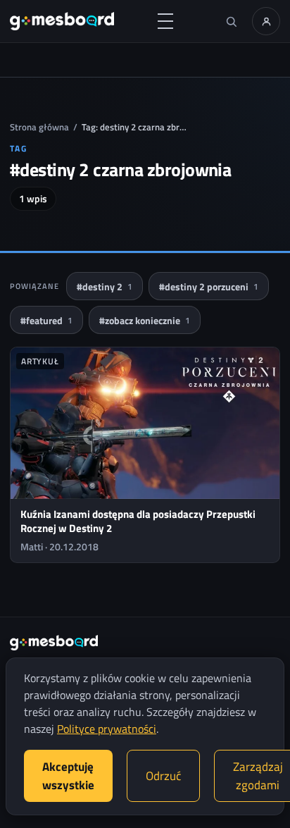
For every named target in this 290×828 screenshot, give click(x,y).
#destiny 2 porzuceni (208, 286)
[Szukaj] (231, 21)
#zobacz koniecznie (144, 320)
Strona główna (39, 127)
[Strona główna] (62, 21)
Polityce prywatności (106, 728)
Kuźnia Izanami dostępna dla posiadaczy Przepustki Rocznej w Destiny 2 (138, 521)
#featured (46, 320)
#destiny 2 (104, 286)
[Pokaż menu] (165, 21)
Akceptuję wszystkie (68, 776)
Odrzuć (163, 776)
